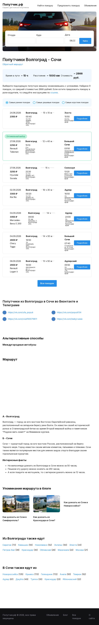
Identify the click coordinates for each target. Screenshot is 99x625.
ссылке (54, 92)
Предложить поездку (68, 5)
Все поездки (47, 283)
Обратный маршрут (13, 64)
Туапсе (36, 579)
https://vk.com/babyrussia (69, 319)
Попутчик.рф (13, 4)
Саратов (9, 545)
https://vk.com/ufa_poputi (20, 312)
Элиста (75, 545)
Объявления (90, 5)
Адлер (8, 579)
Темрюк (79, 574)
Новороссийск (13, 574)
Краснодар (30, 550)
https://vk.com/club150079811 (22, 319)
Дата (67, 35)
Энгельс (60, 545)
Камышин (25, 545)
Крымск (32, 574)
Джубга (22, 579)
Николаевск (43, 545)
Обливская (48, 550)
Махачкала (65, 550)
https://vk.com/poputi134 (69, 312)
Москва (82, 550)
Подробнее (82, 118)
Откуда (11, 35)
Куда (38, 35)
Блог (65, 615)
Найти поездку (45, 5)
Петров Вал (11, 550)
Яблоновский (72, 579)
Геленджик (49, 574)
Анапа (65, 574)
